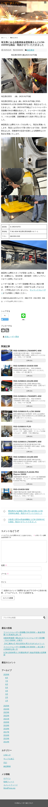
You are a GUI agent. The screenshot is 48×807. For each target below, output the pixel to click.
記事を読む (30, 360)
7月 (6, 681)
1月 (6, 701)
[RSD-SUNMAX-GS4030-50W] (6, 370)
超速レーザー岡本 (12, 337)
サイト (3, 582)
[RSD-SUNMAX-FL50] (6, 431)
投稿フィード (8, 782)
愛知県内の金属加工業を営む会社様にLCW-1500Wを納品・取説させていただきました (25, 512)
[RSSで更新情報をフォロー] (7, 330)
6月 (6, 684)
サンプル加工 (8, 759)
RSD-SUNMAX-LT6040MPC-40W (27, 351)
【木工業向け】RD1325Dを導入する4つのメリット (24, 644)
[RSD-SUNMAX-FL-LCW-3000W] (6, 416)
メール (5, 574)
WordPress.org (9, 788)
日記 (5, 763)
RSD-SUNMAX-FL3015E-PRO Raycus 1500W (26, 473)
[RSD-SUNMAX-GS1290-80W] (6, 385)
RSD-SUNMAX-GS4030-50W (25, 366)
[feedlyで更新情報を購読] (3, 330)
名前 (4, 565)
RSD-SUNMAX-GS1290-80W (25, 381)
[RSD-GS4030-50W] (6, 494)
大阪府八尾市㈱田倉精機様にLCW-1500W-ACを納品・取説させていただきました (26, 520)
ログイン (7, 778)
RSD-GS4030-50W (21, 489)
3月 (6, 694)
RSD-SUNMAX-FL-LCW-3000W (26, 411)
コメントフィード (10, 785)
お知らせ (7, 755)
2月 (6, 697)
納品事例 (30, 50)
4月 (6, 691)
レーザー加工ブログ (11, 3)
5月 (6, 688)
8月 (6, 678)
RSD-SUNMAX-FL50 (22, 427)
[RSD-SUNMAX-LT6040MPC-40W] (6, 355)
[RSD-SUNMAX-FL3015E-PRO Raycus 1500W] (6, 476)
